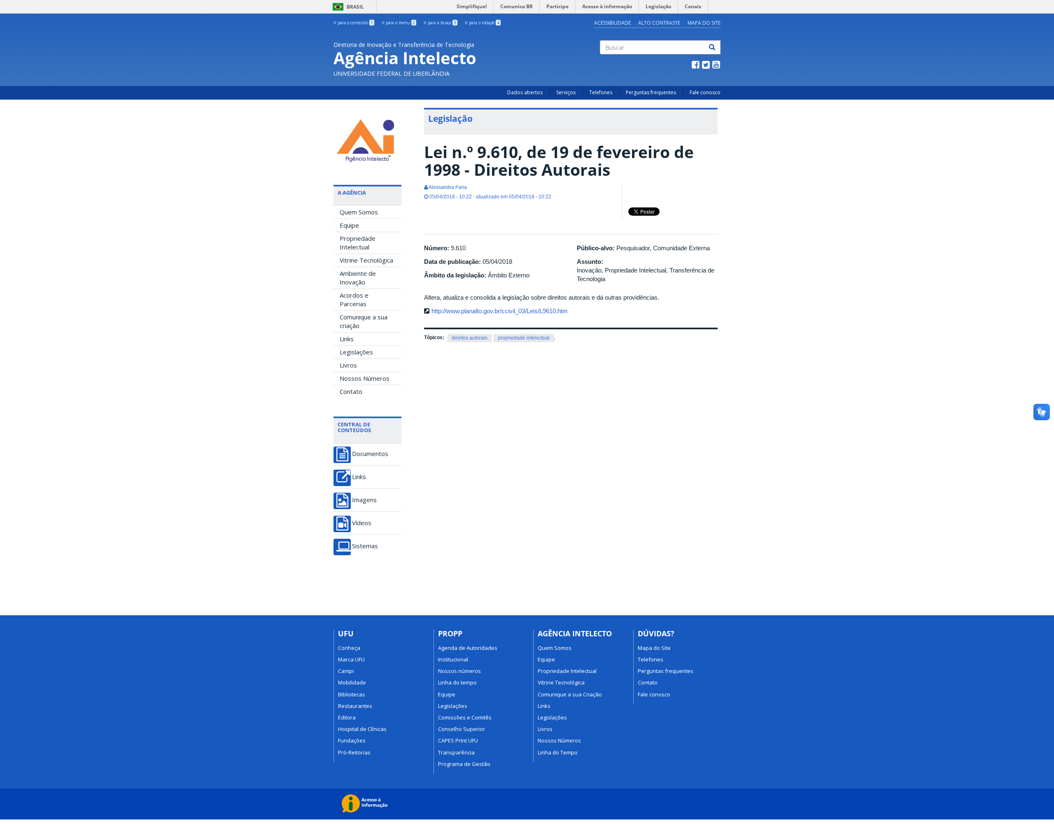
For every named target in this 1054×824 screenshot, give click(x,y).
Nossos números (459, 671)
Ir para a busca (440, 23)
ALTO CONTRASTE (659, 22)
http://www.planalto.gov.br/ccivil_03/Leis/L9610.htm (499, 310)
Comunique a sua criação (363, 321)
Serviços (566, 92)
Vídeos (361, 523)
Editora (347, 717)
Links (347, 339)
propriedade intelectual (524, 338)
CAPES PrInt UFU (458, 740)
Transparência (456, 752)
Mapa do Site (704, 22)
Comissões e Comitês (465, 717)
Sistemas (365, 546)
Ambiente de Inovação (358, 277)
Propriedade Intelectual (357, 242)
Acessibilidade (612, 22)
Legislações (356, 352)
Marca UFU (351, 659)
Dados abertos (525, 92)
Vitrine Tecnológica (366, 260)
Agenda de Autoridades (467, 648)
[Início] (367, 139)
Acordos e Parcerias (354, 299)
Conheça (349, 648)
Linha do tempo (457, 682)
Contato (351, 391)
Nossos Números (364, 378)
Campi (346, 671)
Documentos (370, 454)
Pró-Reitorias (354, 752)
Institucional (453, 659)
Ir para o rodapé (482, 23)
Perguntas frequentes (651, 92)
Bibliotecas (351, 694)
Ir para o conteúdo (353, 23)
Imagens (364, 500)
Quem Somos (359, 212)
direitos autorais (469, 338)
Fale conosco (705, 92)
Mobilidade (352, 682)
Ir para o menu (398, 23)
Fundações (352, 740)
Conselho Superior (461, 729)
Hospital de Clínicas (362, 729)
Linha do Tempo (558, 752)
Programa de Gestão (464, 764)
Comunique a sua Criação (570, 694)
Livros (348, 365)
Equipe (349, 225)
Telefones (600, 92)
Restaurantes (355, 706)
